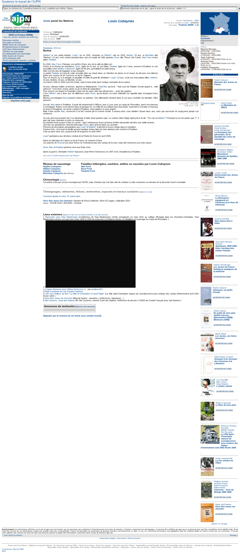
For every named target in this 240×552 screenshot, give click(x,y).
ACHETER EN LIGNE (222, 90)
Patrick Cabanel (221, 80)
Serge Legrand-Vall (223, 458)
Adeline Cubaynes (66, 69)
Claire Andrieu (220, 128)
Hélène (107, 55)
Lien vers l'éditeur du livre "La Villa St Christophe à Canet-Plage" (74, 294)
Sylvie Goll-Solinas (223, 504)
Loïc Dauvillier (222, 380)
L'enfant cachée (224, 386)
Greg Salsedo (222, 384)
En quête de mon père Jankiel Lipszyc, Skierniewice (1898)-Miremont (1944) (224, 316)
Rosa (92, 93)
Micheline (149, 55)
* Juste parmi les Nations (12, 535)
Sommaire (48, 48)
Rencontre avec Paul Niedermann (61, 217)
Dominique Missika (225, 150)
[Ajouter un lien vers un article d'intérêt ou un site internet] (85, 215)
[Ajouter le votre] (145, 192)
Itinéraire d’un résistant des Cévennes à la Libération (225, 361)
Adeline (46, 55)
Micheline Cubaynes (53, 173)
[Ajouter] (63, 180)
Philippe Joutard (221, 481)
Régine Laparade (223, 403)
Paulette (52, 60)
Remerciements (134, 538)
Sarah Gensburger (222, 130)
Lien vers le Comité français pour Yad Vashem (61, 156)
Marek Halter (220, 334)
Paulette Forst (88, 171)
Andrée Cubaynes (52, 171)
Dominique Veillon (224, 152)
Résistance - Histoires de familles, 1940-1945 (227, 156)
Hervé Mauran (221, 196)
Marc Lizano (221, 382)
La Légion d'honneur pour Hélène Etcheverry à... (65, 289)
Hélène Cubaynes (51, 169)
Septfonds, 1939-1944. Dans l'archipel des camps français (226, 248)
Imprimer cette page (21, 101)
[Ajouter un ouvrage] (219, 524)
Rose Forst (86, 169)
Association (121, 538)
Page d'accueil (6, 19)
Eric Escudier (226, 432)
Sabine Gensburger (222, 265)
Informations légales (108, 538)
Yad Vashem (188, 21)
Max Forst (147, 57)
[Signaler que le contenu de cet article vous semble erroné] (72, 316)
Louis (74, 55)
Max (105, 86)
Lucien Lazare (221, 173)
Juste (46, 20)
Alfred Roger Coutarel (223, 357)
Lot (197, 25)
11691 (196, 21)
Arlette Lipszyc (220, 311)
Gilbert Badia (219, 488)
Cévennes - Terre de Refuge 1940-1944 (224, 491)
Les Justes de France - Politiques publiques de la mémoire (225, 269)
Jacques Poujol (220, 483)
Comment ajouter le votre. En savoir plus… (62, 196)
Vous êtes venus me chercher (57, 201)
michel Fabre (226, 103)
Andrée (129, 55)
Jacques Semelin (221, 126)
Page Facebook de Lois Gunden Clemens (64, 291)
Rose (116, 57)
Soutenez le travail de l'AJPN (21, 1)
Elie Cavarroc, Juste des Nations (60, 300)
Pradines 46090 (186, 25)
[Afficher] (57, 48)
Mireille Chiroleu (228, 430)
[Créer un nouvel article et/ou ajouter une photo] (61, 42)
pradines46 (96, 289)
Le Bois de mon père (226, 405)
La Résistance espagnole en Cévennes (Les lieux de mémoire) (226, 201)
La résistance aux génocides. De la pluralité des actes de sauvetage (224, 135)
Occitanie (205, 38)
